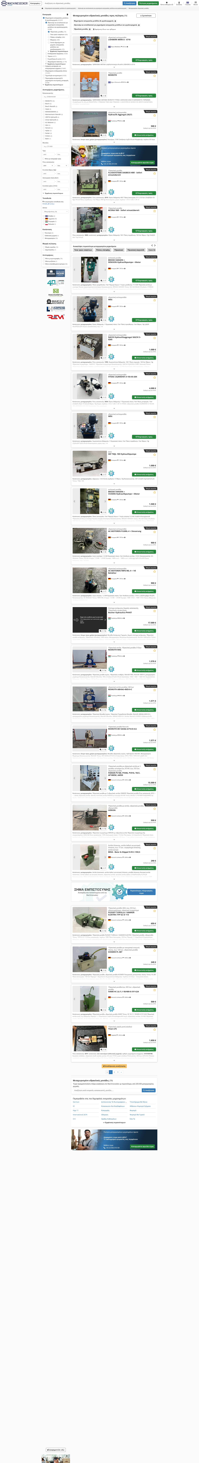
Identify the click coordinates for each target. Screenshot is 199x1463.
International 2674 (80, 1115)
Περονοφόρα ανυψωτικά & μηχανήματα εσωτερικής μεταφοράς (56, 80)
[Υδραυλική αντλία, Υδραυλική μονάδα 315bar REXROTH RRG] (90, 659)
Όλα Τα (132, 1119)
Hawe (48, 109)
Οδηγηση (104, 1115)
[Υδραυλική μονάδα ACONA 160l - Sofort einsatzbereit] (90, 220)
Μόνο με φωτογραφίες (53, 258)
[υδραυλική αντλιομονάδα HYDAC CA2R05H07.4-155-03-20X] (90, 386)
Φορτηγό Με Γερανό (137, 1115)
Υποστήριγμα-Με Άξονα (138, 1102)
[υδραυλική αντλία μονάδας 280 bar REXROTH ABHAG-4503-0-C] (90, 699)
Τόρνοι (52, 56)
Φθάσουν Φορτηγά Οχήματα (140, 1106)
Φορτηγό (133, 1110)
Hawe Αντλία (153, 250)
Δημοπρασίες (50, 250)
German (76, 1102)
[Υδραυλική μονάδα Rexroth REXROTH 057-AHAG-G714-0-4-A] (90, 738)
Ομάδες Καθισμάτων (108, 1119)
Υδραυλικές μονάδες (58, 32)
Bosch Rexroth (51, 106)
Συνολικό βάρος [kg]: (49, 170)
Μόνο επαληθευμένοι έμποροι (56, 264)
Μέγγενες (55, 40)
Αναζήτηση (130, 3)
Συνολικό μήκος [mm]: (50, 186)
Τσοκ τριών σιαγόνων (59, 34)
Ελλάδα (48, 204)
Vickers (48, 136)
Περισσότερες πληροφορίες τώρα (141, 892)
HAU (47, 125)
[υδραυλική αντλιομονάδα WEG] (90, 309)
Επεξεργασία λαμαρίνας (58, 54)
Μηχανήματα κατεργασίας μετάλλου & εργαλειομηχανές (56, 19)
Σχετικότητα (146, 15)
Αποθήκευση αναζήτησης (115, 1066)
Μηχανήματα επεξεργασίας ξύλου (56, 72)
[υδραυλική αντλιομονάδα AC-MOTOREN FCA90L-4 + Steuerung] (90, 541)
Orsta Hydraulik (51, 120)
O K (74, 1119)
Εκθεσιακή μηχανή (52, 236)
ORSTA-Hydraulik (52, 117)
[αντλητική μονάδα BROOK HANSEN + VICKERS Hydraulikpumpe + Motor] (90, 501)
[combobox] (56, 211)
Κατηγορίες (105, 1110)
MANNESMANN (51, 112)
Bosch (48, 104)
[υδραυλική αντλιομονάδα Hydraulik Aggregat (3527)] (90, 124)
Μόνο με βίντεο (51, 261)
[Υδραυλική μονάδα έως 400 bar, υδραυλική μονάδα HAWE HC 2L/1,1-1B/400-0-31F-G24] (90, 999)
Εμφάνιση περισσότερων (115, 1122)
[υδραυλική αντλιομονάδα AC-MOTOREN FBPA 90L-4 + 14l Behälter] (90, 580)
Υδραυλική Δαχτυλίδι (135, 250)
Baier (48, 139)
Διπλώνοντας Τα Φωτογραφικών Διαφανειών (117, 1102)
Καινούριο (49, 233)
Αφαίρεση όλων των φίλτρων (105, 29)
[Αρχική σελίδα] (42, 8)
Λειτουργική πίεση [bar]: (51, 178)
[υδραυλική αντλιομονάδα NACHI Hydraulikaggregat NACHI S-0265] (90, 347)
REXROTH (50, 101)
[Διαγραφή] (115, 21)
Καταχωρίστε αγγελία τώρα (142, 162)
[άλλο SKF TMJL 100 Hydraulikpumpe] (90, 463)
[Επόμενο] (105, 49)
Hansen (49, 128)
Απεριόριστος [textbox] (50, 211)
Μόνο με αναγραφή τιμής (53, 159)
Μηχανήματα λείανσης (57, 62)
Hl (74, 1106)
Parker (48, 133)
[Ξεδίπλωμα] (114, 67)
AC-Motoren (50, 122)
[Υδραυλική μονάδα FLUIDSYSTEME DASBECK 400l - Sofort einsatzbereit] (90, 182)
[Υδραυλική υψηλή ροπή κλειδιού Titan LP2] (90, 1038)
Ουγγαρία (52, 221)
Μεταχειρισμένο (51, 238)
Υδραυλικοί (118, 250)
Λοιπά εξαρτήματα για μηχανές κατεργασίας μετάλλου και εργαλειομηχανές (57, 45)
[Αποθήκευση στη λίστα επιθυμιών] (154, 40)
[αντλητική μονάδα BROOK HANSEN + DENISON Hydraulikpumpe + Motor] (90, 269)
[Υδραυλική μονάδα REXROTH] (90, 84)
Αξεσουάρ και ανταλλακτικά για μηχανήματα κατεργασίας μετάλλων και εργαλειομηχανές (58, 26)
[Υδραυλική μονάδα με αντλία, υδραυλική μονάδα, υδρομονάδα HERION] (90, 817)
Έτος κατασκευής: (48, 162)
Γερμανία (52, 219)
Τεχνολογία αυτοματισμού (55, 75)
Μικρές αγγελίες (51, 247)
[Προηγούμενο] (74, 49)
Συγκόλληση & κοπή (57, 59)
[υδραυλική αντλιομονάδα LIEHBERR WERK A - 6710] (90, 49)
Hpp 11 (75, 1110)
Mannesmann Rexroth (54, 114)
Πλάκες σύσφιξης (57, 37)
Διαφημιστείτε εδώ (56, 1450)
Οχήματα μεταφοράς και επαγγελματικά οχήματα (55, 67)
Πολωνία (52, 224)
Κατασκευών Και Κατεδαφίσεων (113, 1106)
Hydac (48, 130)
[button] (196, 3)
